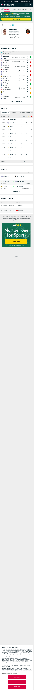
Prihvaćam (17, 677)
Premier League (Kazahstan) (11, 52)
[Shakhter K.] (28, 33)
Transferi (20, 42)
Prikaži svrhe (17, 686)
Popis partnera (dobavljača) (9, 673)
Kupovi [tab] (14, 112)
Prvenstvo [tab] (5, 112)
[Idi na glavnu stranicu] (9, 5)
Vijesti (12, 42)
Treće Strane (14, 662)
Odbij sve (17, 682)
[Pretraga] (26, 4)
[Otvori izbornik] (30, 4)
